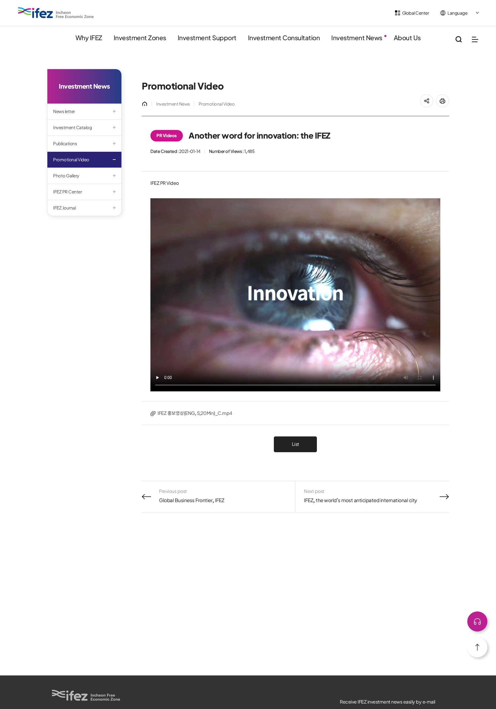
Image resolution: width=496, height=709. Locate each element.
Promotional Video (217, 104)
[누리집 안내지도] (475, 39)
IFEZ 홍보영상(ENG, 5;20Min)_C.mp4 (195, 413)
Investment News (173, 104)
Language (457, 13)
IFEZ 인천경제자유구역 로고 (56, 12)
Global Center (415, 13)
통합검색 (458, 39)
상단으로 (477, 621)
